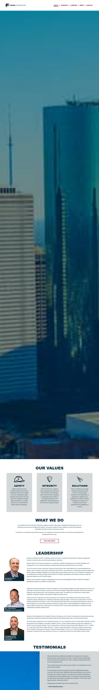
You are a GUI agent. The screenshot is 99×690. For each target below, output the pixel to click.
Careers (74, 5)
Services (64, 5)
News (82, 5)
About (56, 5)
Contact (89, 5)
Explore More (49, 541)
